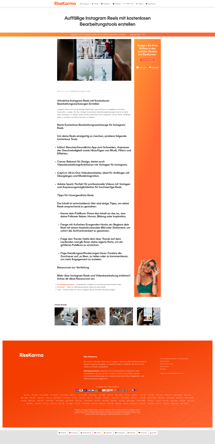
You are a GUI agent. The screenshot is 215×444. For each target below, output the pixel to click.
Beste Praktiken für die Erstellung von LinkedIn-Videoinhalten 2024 (65, 311)
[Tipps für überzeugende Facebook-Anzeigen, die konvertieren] (121, 316)
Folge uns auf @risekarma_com (172, 373)
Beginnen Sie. (135, 34)
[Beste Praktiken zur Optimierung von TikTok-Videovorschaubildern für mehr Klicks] (93, 316)
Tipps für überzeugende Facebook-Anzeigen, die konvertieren (120, 311)
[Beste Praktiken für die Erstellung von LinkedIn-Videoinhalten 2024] (66, 316)
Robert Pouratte (65, 91)
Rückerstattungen (166, 364)
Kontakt (163, 369)
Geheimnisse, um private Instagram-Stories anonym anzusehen (147, 311)
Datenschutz (165, 361)
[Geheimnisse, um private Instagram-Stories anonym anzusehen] (148, 316)
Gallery (68, 311)
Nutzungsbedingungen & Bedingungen (174, 358)
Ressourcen (164, 366)
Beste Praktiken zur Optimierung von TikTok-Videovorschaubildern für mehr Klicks (92, 310)
